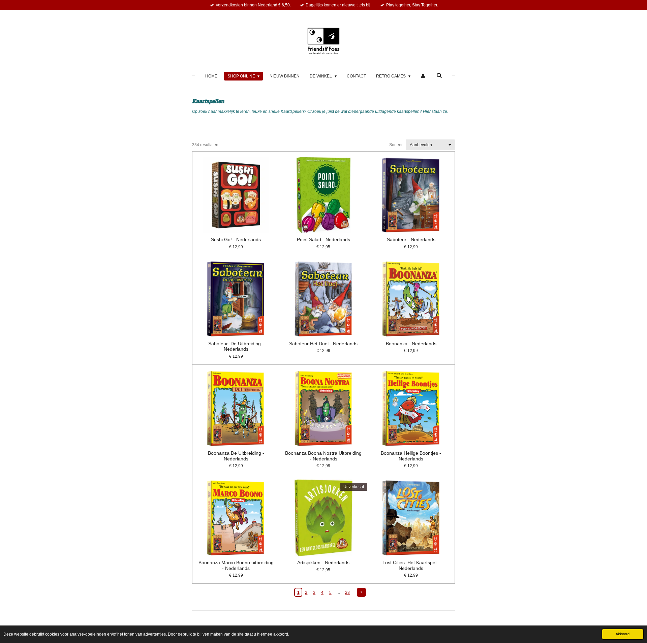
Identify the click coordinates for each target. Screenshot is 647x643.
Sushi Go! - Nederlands (236, 239)
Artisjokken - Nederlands (323, 562)
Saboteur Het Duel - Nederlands (323, 343)
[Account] (423, 76)
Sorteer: (396, 144)
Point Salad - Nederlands (323, 239)
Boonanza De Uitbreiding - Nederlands (236, 455)
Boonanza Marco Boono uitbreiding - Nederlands (236, 565)
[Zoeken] (439, 75)
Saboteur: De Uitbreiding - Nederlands (236, 346)
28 (347, 592)
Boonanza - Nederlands (411, 343)
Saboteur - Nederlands (411, 239)
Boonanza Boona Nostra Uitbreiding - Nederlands (323, 455)
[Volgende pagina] (361, 592)
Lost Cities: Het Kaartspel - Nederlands (410, 565)
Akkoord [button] (622, 634)
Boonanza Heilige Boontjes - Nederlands (411, 455)
